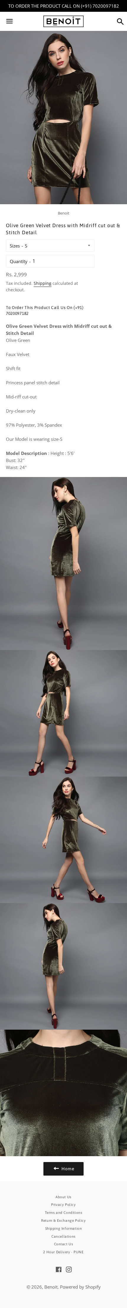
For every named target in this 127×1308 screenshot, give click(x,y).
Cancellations (63, 1236)
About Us (63, 1197)
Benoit (51, 1287)
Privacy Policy (63, 1205)
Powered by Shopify (80, 1287)
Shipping (42, 283)
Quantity (18, 261)
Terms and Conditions (63, 1213)
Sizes (15, 246)
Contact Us (63, 1244)
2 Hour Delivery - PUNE (63, 1252)
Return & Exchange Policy (63, 1221)
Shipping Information (63, 1228)
